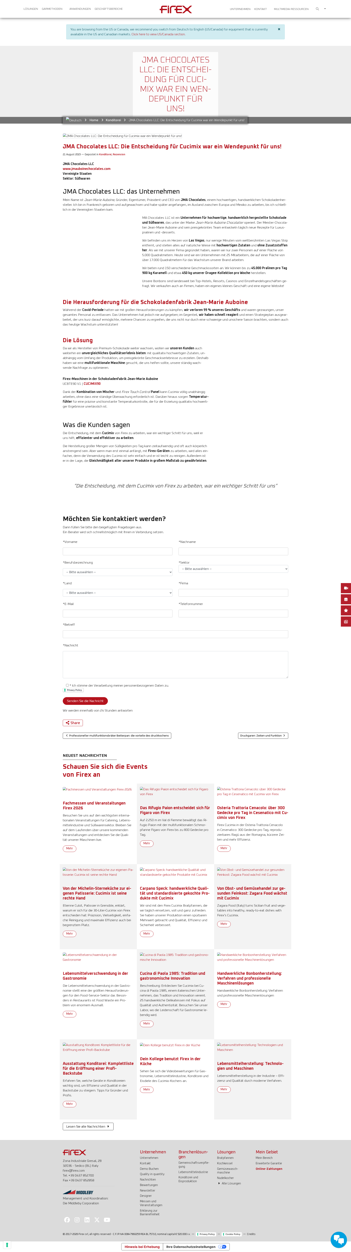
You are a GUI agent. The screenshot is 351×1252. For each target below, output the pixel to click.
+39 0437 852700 (81, 1175)
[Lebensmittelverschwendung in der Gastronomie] (98, 957)
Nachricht (70, 645)
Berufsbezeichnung (78, 562)
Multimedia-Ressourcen (291, 9)
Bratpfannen (225, 1157)
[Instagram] (77, 1219)
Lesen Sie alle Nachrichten (86, 1126)
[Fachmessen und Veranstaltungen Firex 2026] (97, 789)
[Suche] (317, 9)
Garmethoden (52, 9)
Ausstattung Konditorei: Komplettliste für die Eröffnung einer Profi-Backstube (98, 1068)
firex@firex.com (74, 1170)
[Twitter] (97, 1219)
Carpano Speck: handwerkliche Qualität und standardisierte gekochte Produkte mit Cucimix (175, 893)
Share (75, 723)
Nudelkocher (225, 1178)
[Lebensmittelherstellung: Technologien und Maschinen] (252, 1047)
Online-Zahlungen (269, 1168)
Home (94, 120)
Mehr (69, 848)
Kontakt (260, 9)
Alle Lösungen (231, 1183)
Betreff (69, 624)
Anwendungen (80, 9)
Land (67, 583)
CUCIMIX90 (92, 383)
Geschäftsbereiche (109, 9)
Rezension (119, 154)
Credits (251, 1234)
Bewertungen (149, 1185)
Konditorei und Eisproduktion (188, 1179)
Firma (183, 583)
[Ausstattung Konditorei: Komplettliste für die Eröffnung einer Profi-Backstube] (98, 1047)
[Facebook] (67, 1219)
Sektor (184, 562)
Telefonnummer (191, 604)
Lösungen (31, 9)
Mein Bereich (264, 1157)
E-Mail (68, 604)
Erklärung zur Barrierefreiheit (150, 1212)
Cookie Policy (232, 1234)
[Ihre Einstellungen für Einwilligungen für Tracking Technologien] (7, 1245)
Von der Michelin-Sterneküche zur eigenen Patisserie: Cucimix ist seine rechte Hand (97, 893)
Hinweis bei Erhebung (142, 1247)
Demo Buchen (149, 1168)
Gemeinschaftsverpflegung (194, 1164)
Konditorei (113, 120)
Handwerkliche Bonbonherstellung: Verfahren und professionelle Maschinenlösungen (249, 978)
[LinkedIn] (87, 1219)
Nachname (187, 542)
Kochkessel (225, 1163)
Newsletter (147, 1190)
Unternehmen (240, 9)
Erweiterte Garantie (269, 1163)
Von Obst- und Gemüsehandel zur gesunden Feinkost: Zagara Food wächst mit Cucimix (252, 893)
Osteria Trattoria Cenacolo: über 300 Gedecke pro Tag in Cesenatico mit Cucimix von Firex (252, 813)
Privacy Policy (207, 1234)
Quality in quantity (152, 1174)
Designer (146, 1195)
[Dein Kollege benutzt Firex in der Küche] (170, 1045)
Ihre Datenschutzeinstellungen (191, 1247)
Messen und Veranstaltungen (151, 1203)
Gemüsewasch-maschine (227, 1170)
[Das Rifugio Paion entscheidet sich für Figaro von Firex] (175, 791)
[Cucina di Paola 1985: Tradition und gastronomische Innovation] (175, 957)
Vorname (70, 542)
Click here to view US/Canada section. (158, 34)
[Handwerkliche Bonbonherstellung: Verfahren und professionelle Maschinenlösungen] (252, 957)
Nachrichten (148, 1179)
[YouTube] (107, 1219)
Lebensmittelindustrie (193, 1172)
